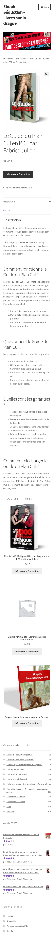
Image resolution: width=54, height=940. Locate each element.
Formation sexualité (15, 801)
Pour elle (10, 811)
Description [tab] (9, 201)
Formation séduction (24, 58)
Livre (8, 806)
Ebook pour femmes (15, 769)
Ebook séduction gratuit (17, 774)
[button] (46, 74)
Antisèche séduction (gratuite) (20, 754)
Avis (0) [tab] (6, 210)
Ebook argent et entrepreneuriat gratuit (24, 764)
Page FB (9, 916)
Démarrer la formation (18, 174)
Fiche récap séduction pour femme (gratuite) (26, 784)
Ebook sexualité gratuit (17, 779)
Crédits (9, 931)
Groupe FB (11, 921)
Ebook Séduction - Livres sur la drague (14, 15)
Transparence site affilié (17, 926)
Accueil (10, 58)
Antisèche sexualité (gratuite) (20, 759)
